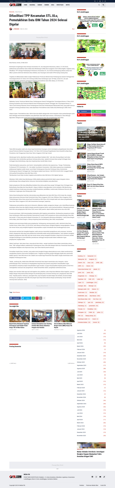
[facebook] (95, 1)
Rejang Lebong (91, 315)
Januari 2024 (91, 429)
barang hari (92, 256)
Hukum (89, 266)
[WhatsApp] (33, 298)
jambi (81, 272)
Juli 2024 (91, 410)
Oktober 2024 (91, 400)
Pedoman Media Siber (20, 1)
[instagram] (102, 1)
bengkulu (92, 259)
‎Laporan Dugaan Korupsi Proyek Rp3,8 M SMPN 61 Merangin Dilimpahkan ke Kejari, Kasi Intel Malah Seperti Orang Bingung (95, 156)
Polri (80, 315)
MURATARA (82, 295)
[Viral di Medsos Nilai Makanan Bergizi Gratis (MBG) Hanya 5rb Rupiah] (64, 316)
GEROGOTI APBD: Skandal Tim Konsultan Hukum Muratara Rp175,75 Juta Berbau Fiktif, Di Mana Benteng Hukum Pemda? (98, 213)
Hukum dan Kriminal (84, 269)
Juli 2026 (91, 333)
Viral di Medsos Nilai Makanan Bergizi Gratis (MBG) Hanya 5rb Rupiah (63, 325)
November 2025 (91, 359)
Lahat (99, 279)
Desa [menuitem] (52, 5)
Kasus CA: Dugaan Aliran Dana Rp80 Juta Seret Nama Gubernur (95, 185)
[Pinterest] (37, 298)
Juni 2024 (91, 413)
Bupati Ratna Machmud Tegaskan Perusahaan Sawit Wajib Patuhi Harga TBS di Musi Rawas (19, 325)
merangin (82, 285)
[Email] (40, 298)
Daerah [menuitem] (40, 5)
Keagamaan (82, 276)
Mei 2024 (91, 416)
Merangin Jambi (83, 289)
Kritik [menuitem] (68, 5)
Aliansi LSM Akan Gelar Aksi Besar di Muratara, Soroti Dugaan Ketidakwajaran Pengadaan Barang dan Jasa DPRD (91, 133)
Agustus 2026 (91, 330)
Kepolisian (82, 279)
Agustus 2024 (91, 407)
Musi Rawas (18, 11)
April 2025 (91, 381)
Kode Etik (29, 1)
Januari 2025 (91, 391)
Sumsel (96, 322)
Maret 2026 (91, 346)
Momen (95, 289)
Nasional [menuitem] (32, 5)
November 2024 (91, 397)
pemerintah (93, 305)
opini (90, 302)
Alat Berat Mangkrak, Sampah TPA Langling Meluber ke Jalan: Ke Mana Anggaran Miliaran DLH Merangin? (83, 234)
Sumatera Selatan (84, 322)
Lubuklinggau (92, 282)
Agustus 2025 (91, 368)
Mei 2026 (91, 340)
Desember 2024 (91, 394)
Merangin (92, 285)
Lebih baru (13, 363)
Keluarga (92, 276)
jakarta (96, 269)
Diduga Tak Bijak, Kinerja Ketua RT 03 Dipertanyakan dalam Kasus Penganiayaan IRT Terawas (96, 146)
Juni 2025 (91, 375)
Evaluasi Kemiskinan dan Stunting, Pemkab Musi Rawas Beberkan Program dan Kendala (42, 325)
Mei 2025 (91, 378)
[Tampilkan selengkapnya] (44, 298)
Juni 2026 (91, 336)
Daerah (81, 262)
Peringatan (82, 312)
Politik (91, 312)
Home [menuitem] (25, 5)
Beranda (11, 11)
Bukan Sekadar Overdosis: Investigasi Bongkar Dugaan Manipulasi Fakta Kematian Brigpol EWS (83, 212)
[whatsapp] (97, 1)
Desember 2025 (91, 355)
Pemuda (81, 309)
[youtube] (100, 1)
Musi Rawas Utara (84, 299)
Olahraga (81, 302)
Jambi (90, 272)
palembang (100, 302)
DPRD (99, 262)
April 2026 (91, 343)
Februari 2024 (91, 426)
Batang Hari (82, 259)
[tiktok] (104, 476)
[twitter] (105, 1)
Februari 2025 (91, 387)
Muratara (93, 292)
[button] (99, 5)
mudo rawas (82, 292)
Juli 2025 (91, 371)
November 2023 (91, 435)
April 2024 (91, 419)
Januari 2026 (91, 352)
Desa (90, 262)
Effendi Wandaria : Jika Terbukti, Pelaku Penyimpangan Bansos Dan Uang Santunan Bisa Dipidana (96, 177)
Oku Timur (97, 299)
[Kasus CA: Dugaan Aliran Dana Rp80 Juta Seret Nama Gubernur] (81, 186)
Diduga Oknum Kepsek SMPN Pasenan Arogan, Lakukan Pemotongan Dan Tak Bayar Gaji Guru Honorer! (95, 167)
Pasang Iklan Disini (42, 37)
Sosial (95, 319)
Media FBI (22, 485)
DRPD (81, 266)
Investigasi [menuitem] (60, 5)
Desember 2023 (91, 432)
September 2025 (91, 365)
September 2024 (91, 403)
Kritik (91, 279)
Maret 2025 (91, 384)
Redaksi (11, 1)
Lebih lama (71, 363)
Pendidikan (92, 309)
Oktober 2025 (91, 362)
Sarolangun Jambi (84, 319)
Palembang (82, 305)
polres (100, 312)
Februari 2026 (91, 349)
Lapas (81, 282)
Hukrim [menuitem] (46, 5)
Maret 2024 (91, 422)
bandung (81, 256)
